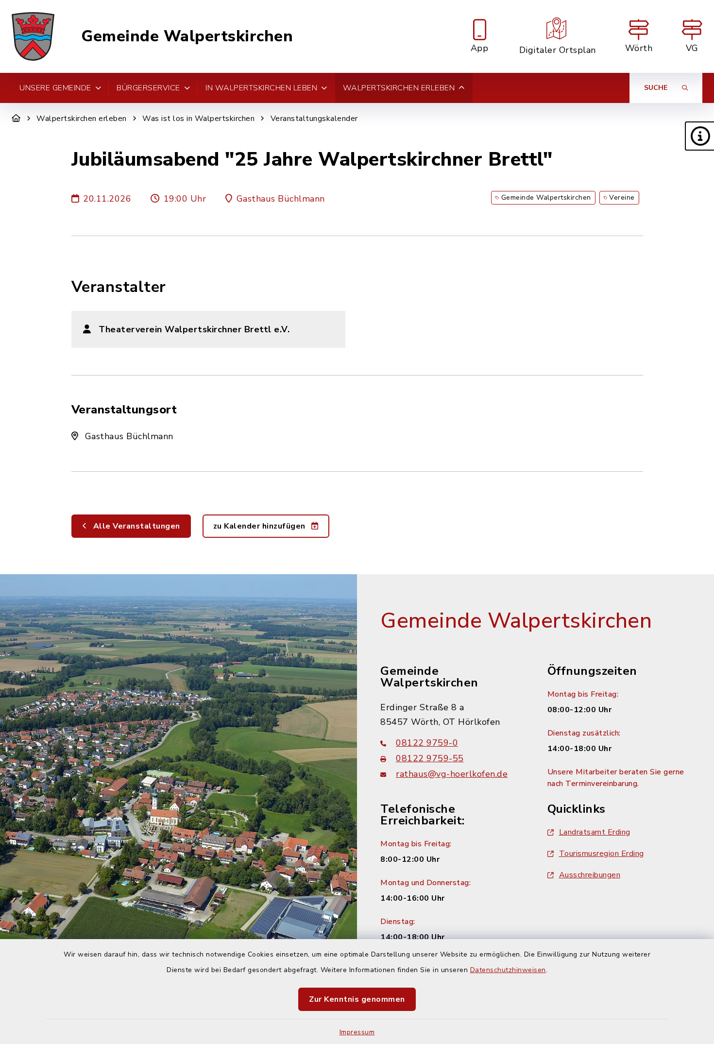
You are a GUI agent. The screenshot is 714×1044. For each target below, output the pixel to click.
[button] (699, 136)
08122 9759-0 (427, 743)
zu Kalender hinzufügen (260, 526)
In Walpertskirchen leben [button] (261, 88)
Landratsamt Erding (594, 832)
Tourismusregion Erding (601, 853)
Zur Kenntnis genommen (357, 999)
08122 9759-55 (430, 758)
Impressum (357, 1032)
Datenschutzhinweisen (508, 970)
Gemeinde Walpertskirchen (187, 36)
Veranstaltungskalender (314, 118)
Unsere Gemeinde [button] (55, 88)
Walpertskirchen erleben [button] (399, 88)
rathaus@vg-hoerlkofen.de (452, 774)
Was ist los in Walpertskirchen (198, 118)
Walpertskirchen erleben (81, 118)
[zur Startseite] (33, 36)
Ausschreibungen (590, 875)
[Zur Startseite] (16, 118)
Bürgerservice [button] (148, 88)
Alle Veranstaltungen (135, 526)
